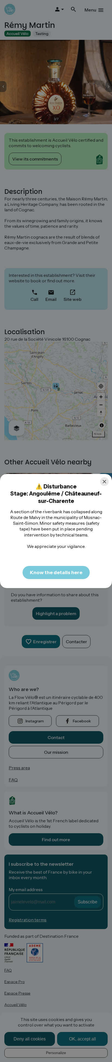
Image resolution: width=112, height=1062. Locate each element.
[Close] (104, 481)
